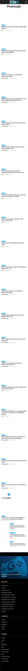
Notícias (3, 25)
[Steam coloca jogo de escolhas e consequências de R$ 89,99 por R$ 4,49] (14, 160)
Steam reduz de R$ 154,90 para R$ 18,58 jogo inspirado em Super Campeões (13, 437)
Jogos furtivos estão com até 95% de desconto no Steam (12, 291)
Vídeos (11, 541)
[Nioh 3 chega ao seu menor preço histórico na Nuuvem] (14, 328)
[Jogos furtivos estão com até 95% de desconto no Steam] (14, 280)
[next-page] (15, 494)
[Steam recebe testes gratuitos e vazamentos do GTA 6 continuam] (5, 545)
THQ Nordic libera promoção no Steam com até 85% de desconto (13, 387)
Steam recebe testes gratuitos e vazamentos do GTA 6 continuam (17, 544)
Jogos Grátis (12, 532)
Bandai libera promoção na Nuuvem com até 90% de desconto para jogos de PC (14, 99)
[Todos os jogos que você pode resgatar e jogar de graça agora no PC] (5, 536)
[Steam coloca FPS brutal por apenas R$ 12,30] (14, 232)
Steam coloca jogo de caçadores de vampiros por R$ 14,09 (11, 363)
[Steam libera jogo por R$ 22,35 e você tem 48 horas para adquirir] (14, 40)
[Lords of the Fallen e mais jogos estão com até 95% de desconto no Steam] (14, 184)
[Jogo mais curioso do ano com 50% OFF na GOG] (14, 474)
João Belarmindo (4, 78)
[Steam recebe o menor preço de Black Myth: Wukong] (14, 16)
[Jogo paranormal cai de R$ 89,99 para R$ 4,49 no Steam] (14, 112)
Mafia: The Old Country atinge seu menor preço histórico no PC (12, 147)
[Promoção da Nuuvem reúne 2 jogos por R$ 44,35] (14, 450)
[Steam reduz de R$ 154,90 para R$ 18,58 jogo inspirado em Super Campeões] (14, 426)
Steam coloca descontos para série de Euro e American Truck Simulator (17, 527)
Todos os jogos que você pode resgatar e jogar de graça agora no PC (18, 536)
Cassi (2, 30)
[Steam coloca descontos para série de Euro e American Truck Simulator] (5, 527)
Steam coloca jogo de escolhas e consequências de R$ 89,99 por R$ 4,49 (12, 171)
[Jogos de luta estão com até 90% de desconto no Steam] (14, 64)
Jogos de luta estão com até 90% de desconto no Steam (11, 75)
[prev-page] (2, 494)
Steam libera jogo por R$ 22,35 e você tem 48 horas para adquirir (13, 51)
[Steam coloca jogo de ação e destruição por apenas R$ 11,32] (14, 256)
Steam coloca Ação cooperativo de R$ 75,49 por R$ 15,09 (12, 219)
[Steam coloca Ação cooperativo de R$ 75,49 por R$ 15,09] (14, 208)
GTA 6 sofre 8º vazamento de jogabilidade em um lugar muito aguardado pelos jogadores (13, 518)
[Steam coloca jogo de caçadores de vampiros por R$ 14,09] (14, 352)
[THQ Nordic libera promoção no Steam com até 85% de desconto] (14, 377)
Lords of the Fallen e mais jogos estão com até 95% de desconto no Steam (13, 195)
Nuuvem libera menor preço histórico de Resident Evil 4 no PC (12, 315)
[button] (26, 2)
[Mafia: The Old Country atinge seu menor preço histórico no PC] (14, 136)
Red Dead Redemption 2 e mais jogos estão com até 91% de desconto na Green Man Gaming (13, 412)
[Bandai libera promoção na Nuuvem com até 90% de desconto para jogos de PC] (14, 88)
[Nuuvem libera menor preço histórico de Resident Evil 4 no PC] (14, 304)
